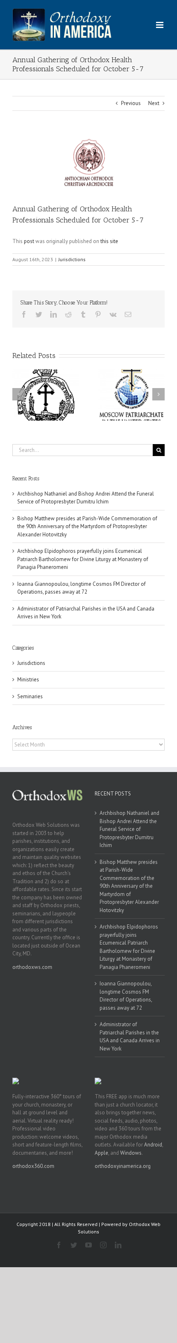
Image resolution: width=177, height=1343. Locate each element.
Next (153, 103)
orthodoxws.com (32, 967)
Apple (101, 1152)
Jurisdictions (72, 259)
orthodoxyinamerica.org (123, 1166)
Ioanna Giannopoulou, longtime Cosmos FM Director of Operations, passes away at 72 (126, 995)
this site (109, 241)
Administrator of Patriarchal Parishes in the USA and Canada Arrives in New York (130, 1036)
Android (153, 1144)
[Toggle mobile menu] (160, 25)
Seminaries (30, 696)
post (29, 241)
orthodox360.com (33, 1166)
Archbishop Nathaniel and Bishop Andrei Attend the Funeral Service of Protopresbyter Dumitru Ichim (129, 829)
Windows (131, 1152)
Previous (131, 103)
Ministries (28, 679)
